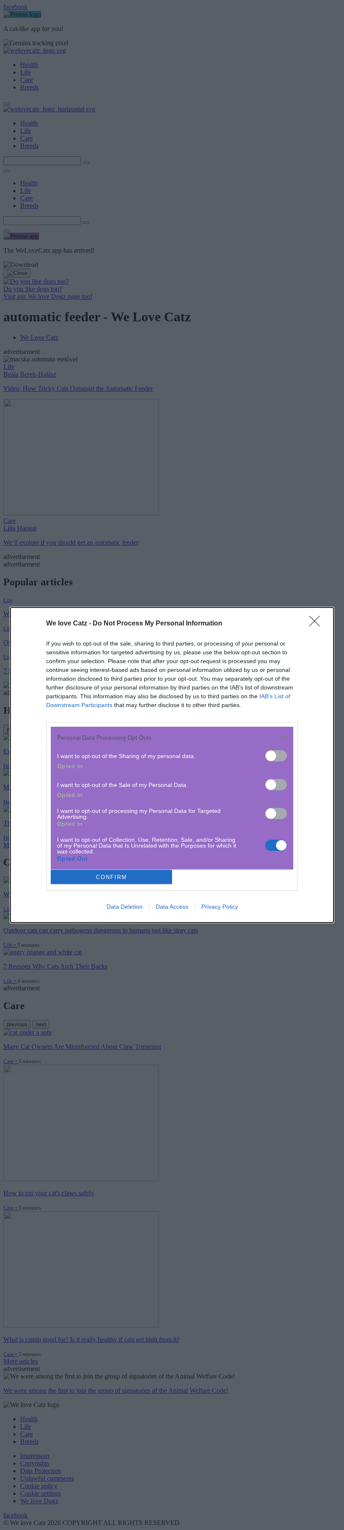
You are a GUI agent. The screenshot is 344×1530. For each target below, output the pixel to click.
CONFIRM (111, 877)
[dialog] (172, 765)
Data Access (172, 906)
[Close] (317, 624)
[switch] (276, 755)
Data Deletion (125, 906)
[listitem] (172, 737)
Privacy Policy (219, 906)
